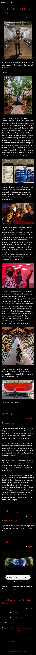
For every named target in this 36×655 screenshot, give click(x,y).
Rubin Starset (6, 2)
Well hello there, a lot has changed (16, 10)
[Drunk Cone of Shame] (18, 618)
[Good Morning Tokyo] (9, 521)
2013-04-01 (31, 547)
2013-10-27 (31, 418)
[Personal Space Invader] (18, 613)
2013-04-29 (31, 516)
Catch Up (7, 413)
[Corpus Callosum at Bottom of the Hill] (18, 623)
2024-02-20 (31, 17)
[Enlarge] (30, 23)
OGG (20, 581)
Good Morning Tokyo (13, 511)
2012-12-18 (31, 608)
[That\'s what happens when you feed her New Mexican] (18, 630)
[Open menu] (34, 2)
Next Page (11, 641)
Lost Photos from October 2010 (16, 602)
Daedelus (7, 541)
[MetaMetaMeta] (8, 423)
